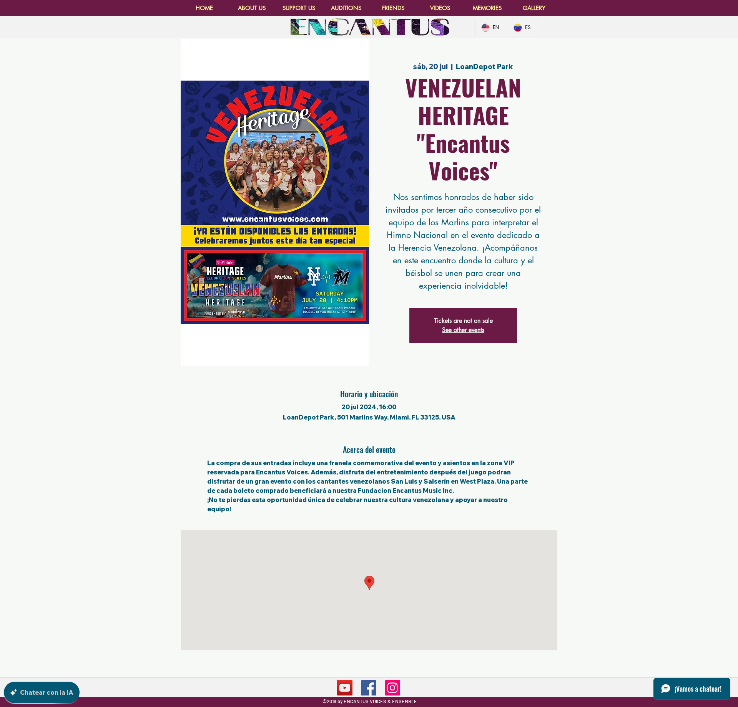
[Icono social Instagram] (392, 687)
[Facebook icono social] (368, 687)
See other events (463, 330)
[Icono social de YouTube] (344, 687)
